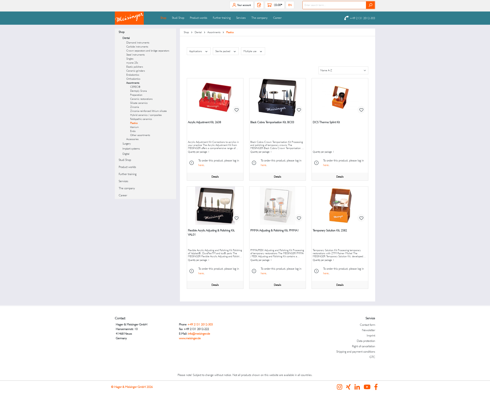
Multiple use (250, 51)
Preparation (136, 94)
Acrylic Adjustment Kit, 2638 (204, 122)
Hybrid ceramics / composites (146, 114)
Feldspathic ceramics (141, 118)
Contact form (367, 325)
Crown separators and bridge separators (147, 50)
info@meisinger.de (199, 333)
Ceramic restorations (141, 98)
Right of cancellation (363, 346)
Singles (129, 58)
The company (127, 188)
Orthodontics (133, 78)
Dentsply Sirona (138, 90)
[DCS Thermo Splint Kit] (340, 97)
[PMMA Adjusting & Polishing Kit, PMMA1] (277, 206)
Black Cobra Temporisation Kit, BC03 (272, 122)
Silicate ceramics (139, 102)
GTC (372, 357)
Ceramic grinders (135, 70)
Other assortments (140, 135)
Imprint (371, 335)
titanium (134, 127)
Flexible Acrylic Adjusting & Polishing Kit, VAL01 (211, 232)
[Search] (370, 5)
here (201, 165)
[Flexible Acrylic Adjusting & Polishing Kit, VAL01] (215, 206)
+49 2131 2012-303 (362, 18)
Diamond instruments (137, 42)
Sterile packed (223, 51)
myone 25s (132, 62)
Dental (126, 38)
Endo (133, 131)
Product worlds (127, 167)
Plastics (134, 122)
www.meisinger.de (190, 338)
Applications (196, 51)
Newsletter (368, 330)
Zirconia (134, 106)
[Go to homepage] (134, 18)
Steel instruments (135, 54)
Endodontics (132, 74)
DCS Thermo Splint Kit (326, 122)
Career (123, 195)
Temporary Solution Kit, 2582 (330, 230)
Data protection (366, 341)
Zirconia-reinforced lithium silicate (148, 110)
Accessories (132, 139)
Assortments (132, 82)
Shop (122, 32)
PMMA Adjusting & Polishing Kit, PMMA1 (274, 230)
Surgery (126, 143)
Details (215, 176)
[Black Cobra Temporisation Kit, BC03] (277, 97)
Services (123, 181)
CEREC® (135, 86)
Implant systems (131, 148)
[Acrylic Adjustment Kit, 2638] (215, 97)
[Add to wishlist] (236, 110)
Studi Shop (125, 160)
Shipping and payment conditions (355, 351)
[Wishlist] (259, 5)
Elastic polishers (134, 66)
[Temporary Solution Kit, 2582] (340, 206)
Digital (125, 154)
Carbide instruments (137, 46)
